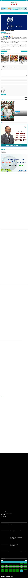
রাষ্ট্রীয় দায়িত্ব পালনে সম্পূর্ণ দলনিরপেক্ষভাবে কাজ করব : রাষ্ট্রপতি (7, 113)
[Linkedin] (4, 36)
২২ (21, 569)
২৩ (25, 569)
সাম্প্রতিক (5, 111)
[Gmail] (8, 36)
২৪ (2, 571)
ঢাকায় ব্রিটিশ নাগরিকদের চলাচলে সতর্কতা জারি (6, 49)
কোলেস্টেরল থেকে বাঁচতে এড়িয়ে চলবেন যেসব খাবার (14, 61)
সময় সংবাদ (6, 33)
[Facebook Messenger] (7, 36)
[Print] (12, 36)
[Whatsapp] (5, 36)
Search (1, 96)
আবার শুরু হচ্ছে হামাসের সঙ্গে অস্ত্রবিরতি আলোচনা (5, 61)
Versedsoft (11, 576)
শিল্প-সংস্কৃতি (19, 109)
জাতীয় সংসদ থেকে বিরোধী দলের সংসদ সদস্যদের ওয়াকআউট (15, 530)
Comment (2, 69)
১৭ (2, 569)
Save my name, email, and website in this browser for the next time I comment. (3, 90)
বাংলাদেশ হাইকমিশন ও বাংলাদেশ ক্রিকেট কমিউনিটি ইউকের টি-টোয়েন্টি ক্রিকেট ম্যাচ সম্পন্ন (23, 62)
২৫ (6, 571)
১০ (2, 567)
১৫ (21, 567)
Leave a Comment (10, 33)
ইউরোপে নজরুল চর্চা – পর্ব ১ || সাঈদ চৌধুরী (20, 110)
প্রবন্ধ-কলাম (16, 109)
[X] (2, 36)
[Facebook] (1, 36)
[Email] (11, 36)
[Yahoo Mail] (9, 36)
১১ (6, 567)
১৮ (6, 569)
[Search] (26, 97)
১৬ (25, 567)
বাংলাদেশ (2, 111)
